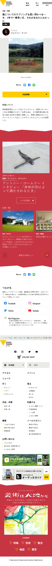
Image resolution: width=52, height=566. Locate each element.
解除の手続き (33, 428)
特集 (16, 543)
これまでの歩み (9, 424)
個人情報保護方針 (35, 434)
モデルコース (8, 394)
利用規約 (32, 431)
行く (4, 384)
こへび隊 (32, 412)
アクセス (6, 373)
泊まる (31, 397)
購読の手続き (33, 424)
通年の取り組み (9, 428)
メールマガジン (34, 421)
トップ (4, 338)
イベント (31, 373)
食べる (31, 394)
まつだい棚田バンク (36, 406)
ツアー (6, 391)
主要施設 (32, 391)
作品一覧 (22, 338)
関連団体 (7, 431)
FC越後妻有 (33, 409)
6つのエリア (33, 388)
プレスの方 (8, 443)
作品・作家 (6, 11)
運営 (34, 549)
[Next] (47, 255)
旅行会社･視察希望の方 (12, 446)
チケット (7, 388)
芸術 (28, 543)
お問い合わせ (8, 439)
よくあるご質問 (9, 449)
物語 (22, 549)
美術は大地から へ (26, 255)
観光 (40, 543)
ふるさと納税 (33, 416)
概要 (4, 421)
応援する (31, 402)
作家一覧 (7, 409)
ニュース (6, 378)
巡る (29, 384)
